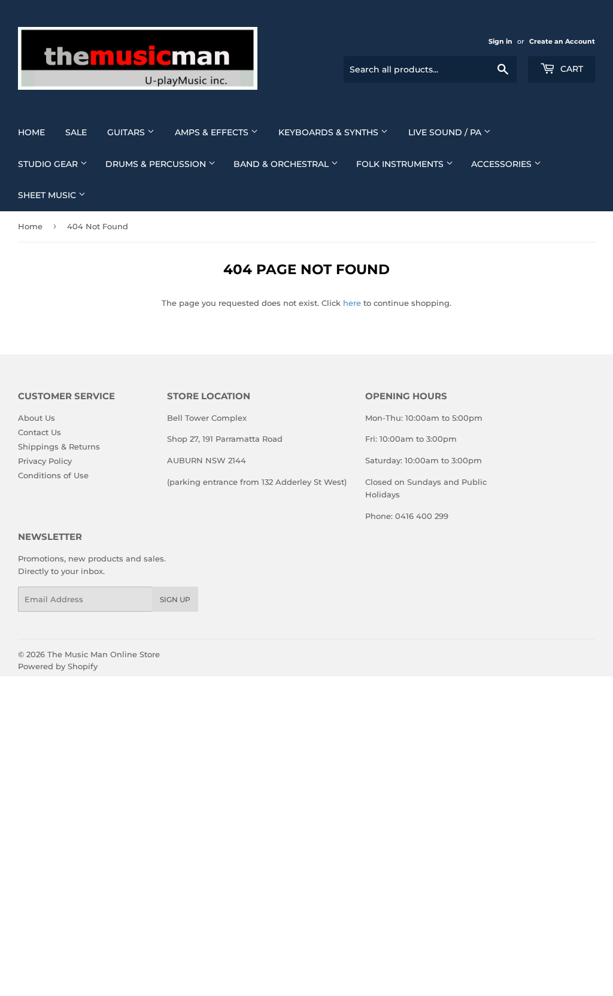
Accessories (502, 164)
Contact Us (39, 432)
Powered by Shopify (58, 666)
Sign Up (175, 599)
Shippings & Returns (59, 446)
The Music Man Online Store (103, 654)
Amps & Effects (213, 132)
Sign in (500, 41)
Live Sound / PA (446, 132)
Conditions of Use (53, 475)
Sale (76, 132)
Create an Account (562, 41)
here (352, 303)
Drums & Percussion (156, 164)
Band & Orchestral (282, 164)
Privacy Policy (45, 461)
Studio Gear (49, 164)
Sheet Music (48, 195)
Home (31, 132)
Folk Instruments (401, 164)
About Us (36, 418)
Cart (570, 68)
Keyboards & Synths (329, 132)
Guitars (127, 132)
